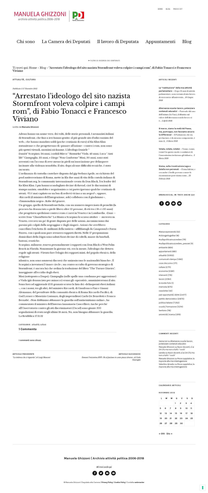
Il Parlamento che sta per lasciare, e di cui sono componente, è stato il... (177, 135)
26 (161, 423)
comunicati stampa (167, 259)
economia (163, 271)
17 (186, 413)
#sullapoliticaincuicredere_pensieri (174, 243)
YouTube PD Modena (179, 205)
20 (166, 418)
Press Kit (177, 9)
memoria (163, 287)
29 (176, 423)
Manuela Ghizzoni (30, 127)
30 (181, 423)
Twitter (167, 205)
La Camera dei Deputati (66, 41)
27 (166, 423)
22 (176, 418)
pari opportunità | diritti (169, 295)
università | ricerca (167, 314)
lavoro (161, 279)
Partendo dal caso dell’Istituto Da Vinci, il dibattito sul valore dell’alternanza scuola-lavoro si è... (177, 114)
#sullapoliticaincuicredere (170, 239)
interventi (163, 275)
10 (186, 408)
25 (191, 418)
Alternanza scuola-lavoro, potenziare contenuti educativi (176, 342)
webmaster (139, 482)
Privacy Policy (107, 482)
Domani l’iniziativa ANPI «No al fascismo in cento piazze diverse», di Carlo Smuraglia (111, 357)
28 (171, 423)
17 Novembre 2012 (30, 89)
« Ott (162, 433)
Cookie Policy (119, 482)
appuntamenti (165, 251)
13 (166, 413)
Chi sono (26, 41)
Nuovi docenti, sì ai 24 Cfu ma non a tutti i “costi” (176, 348)
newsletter (163, 291)
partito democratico (168, 299)
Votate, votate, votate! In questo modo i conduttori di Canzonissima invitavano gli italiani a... (177, 152)
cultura (31, 79)
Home (160, 9)
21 (171, 418)
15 (176, 413)
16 (181, 413)
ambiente (163, 247)
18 (191, 413)
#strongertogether (167, 235)
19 (161, 418)
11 (191, 408)
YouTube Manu (173, 205)
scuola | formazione (167, 307)
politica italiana (165, 303)
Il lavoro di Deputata (118, 41)
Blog (168, 9)
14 (171, 413)
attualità (18, 79)
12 (161, 413)
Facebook (161, 205)
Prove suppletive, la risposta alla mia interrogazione (176, 359)
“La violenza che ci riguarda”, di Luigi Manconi (31, 355)
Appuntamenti (160, 41)
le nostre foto (165, 283)
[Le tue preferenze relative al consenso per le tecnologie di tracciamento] (203, 488)
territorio (163, 310)
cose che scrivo (166, 263)
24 (186, 418)
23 (181, 418)
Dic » (169, 433)
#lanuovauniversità (167, 232)
